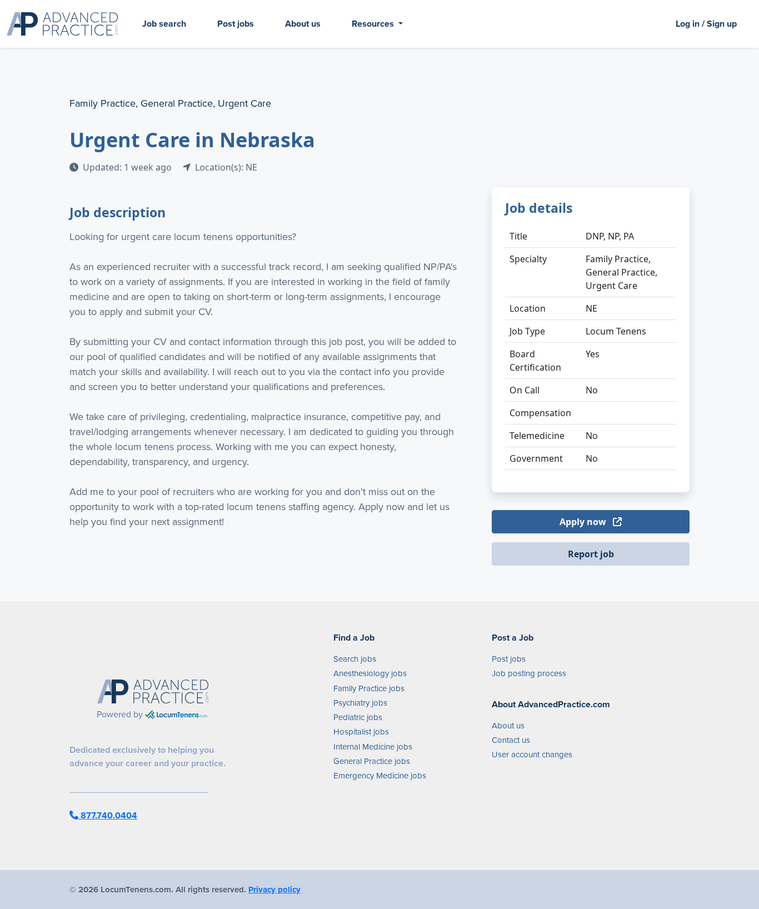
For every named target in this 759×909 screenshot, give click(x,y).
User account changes (532, 754)
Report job (591, 554)
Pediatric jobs (357, 717)
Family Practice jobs (369, 688)
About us (303, 23)
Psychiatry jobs (360, 703)
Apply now (584, 522)
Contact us (511, 740)
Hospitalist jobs (361, 732)
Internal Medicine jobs (372, 747)
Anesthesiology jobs (370, 673)
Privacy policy (274, 889)
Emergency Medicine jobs (379, 776)
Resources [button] (374, 23)
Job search (164, 23)
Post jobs (235, 23)
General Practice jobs (371, 761)
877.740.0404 (107, 815)
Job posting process (529, 673)
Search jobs (354, 659)
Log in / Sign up (706, 23)
